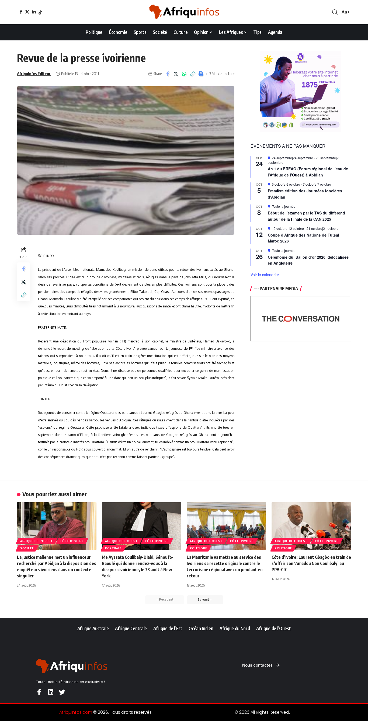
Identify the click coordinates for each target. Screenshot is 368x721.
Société (27, 548)
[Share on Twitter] (176, 74)
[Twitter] (27, 12)
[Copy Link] (192, 74)
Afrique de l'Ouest (36, 541)
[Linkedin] (50, 692)
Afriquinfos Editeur (34, 73)
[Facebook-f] (39, 692)
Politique (198, 548)
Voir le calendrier (265, 274)
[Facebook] (21, 12)
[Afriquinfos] (184, 12)
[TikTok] (40, 12)
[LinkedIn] (34, 12)
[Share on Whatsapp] (184, 74)
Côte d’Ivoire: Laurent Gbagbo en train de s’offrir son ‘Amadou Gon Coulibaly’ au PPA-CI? (311, 563)
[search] (335, 12)
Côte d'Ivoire (72, 541)
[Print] (201, 74)
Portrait (113, 548)
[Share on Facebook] (167, 74)
